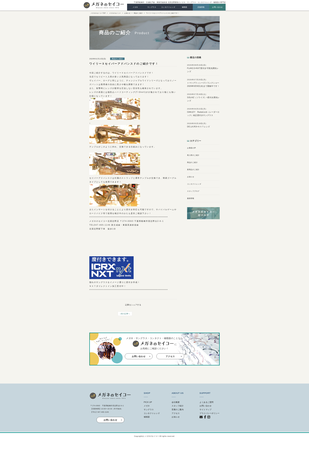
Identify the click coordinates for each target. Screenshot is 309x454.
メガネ (135, 7)
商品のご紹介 (138, 13)
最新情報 (190, 198)
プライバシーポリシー (210, 413)
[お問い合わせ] (201, 418)
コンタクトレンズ (168, 7)
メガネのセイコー (104, 5)
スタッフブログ (193, 191)
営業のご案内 (178, 410)
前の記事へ (125, 314)
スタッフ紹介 (178, 406)
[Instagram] (208, 418)
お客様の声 (191, 148)
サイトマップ (205, 410)
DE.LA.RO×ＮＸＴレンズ (198, 127)
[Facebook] (204, 418)
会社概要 (176, 402)
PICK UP (148, 402)
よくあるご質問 (207, 402)
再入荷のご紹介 (193, 155)
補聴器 (184, 7)
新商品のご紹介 (193, 169)
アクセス (170, 356)
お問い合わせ (217, 7)
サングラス (151, 7)
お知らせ (127, 13)
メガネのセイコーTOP (98, 13)
